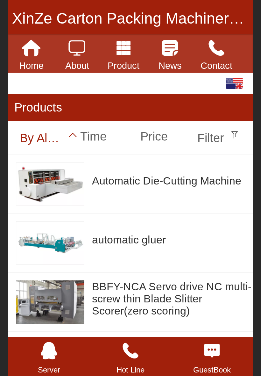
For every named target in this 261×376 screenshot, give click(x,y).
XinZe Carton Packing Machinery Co (136, 18)
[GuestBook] (212, 350)
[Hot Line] (130, 350)
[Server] (49, 350)
